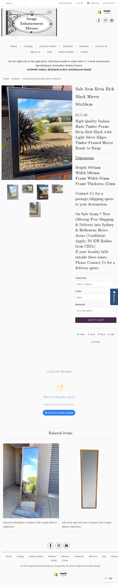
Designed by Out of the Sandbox (68, 566)
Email (96, 342)
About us (35, 52)
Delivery (68, 46)
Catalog (28, 46)
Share (92, 334)
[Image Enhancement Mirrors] (29, 23)
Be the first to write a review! (59, 412)
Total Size (81, 278)
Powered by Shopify (91, 566)
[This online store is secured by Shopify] (105, 12)
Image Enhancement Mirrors (41, 566)
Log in (79, 3)
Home (13, 46)
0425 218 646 (65, 3)
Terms (84, 52)
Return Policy (66, 52)
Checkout (109, 3)
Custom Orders (47, 46)
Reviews (84, 46)
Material (80, 304)
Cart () (94, 3)
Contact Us (102, 46)
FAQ (49, 52)
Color (78, 291)
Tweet (82, 334)
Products (15, 79)
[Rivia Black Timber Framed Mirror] (47, 112)
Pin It (102, 334)
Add (112, 334)
